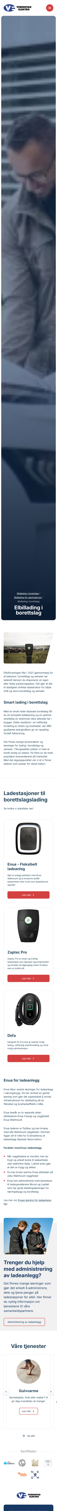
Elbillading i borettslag (28, 593)
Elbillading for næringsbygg (27, 597)
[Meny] (49, 8)
